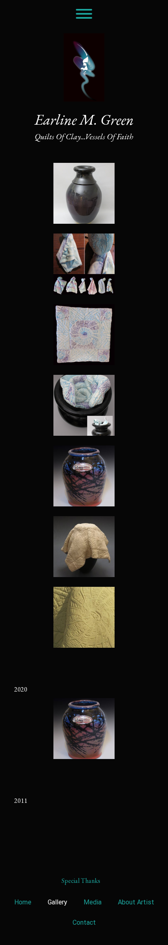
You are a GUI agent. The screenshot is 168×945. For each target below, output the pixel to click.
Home (22, 902)
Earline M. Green (84, 120)
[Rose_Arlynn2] (84, 264)
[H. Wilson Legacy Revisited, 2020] (84, 475)
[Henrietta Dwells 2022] (84, 405)
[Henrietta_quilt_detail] (84, 617)
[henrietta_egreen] (84, 546)
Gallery (57, 902)
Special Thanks (81, 880)
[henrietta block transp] (84, 334)
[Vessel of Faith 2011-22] (84, 193)
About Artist (136, 902)
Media (93, 902)
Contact (84, 922)
